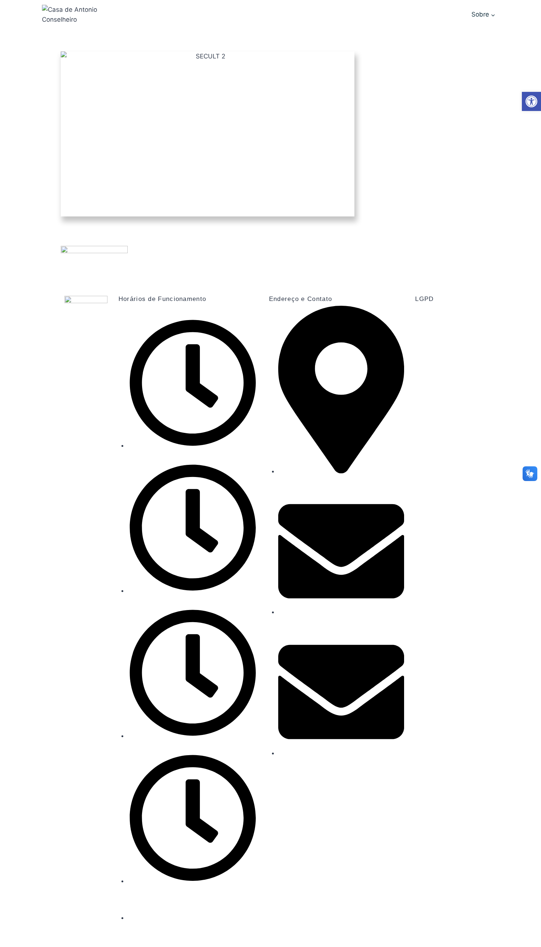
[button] (531, 101)
